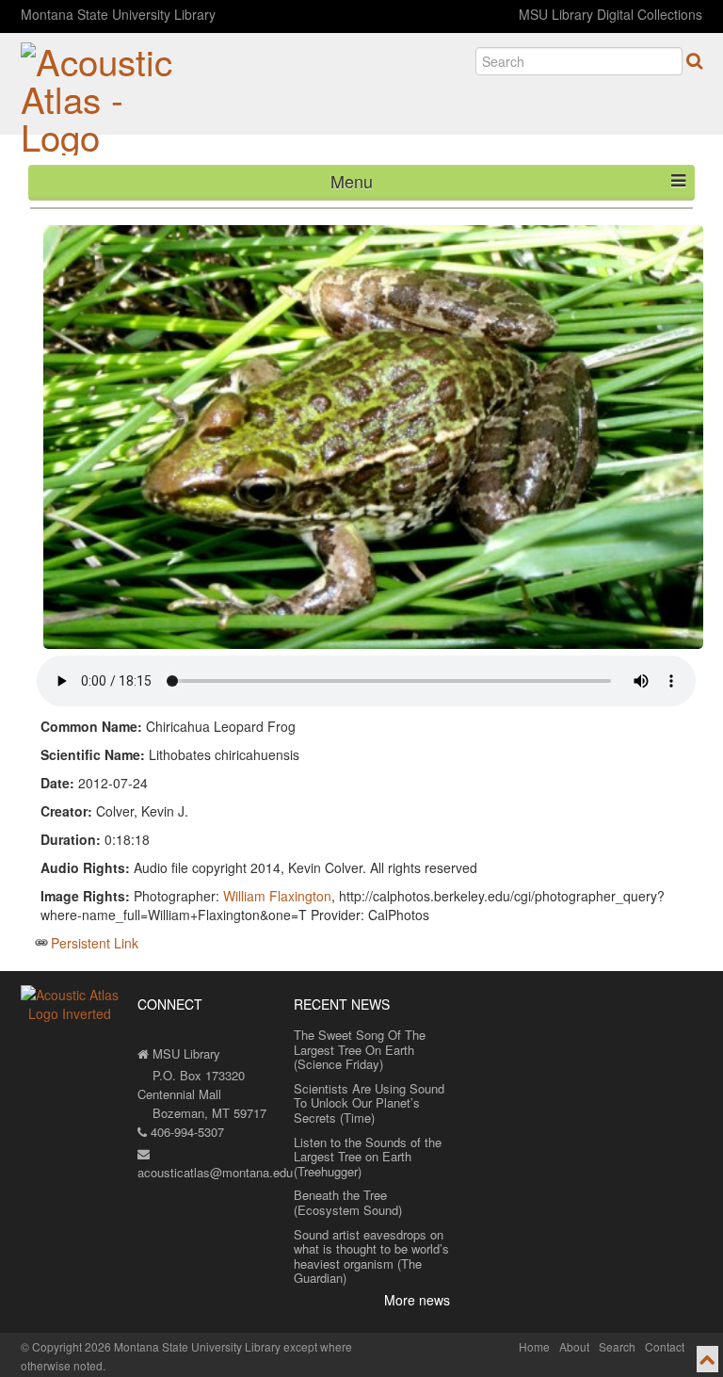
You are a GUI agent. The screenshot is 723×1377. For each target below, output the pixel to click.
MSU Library (184, 1053)
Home (534, 1346)
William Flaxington (277, 895)
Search (617, 1346)
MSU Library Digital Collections (610, 14)
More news (417, 1299)
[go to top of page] (707, 1359)
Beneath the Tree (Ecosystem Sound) (348, 1202)
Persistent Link (94, 942)
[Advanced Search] (694, 60)
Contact (664, 1346)
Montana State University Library (118, 14)
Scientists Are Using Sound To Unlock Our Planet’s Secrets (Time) (369, 1102)
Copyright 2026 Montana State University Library (156, 1346)
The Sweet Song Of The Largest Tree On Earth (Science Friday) (360, 1049)
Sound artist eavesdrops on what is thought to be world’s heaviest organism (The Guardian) (371, 1256)
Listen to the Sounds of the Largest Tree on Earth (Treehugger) (368, 1156)
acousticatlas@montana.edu (215, 1172)
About (574, 1346)
